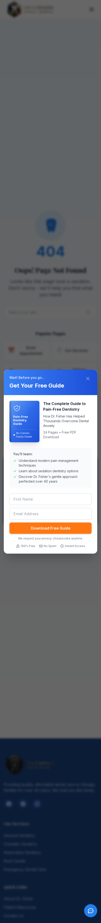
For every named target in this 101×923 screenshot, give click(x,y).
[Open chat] (90, 910)
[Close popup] (88, 378)
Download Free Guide (50, 528)
